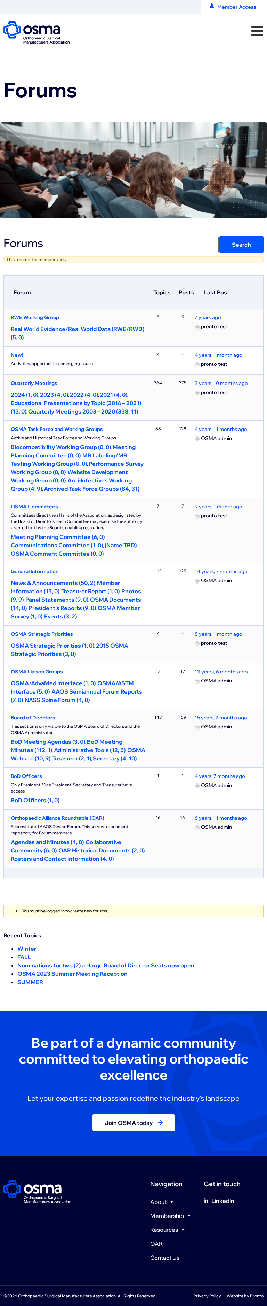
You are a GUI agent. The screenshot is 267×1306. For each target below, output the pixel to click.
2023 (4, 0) (54, 394)
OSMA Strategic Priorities (42, 634)
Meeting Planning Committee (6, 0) (58, 536)
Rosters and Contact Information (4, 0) (62, 858)
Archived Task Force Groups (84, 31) (91, 488)
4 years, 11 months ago (221, 429)
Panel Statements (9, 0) (56, 599)
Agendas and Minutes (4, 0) (47, 842)
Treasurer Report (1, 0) (90, 591)
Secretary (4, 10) (115, 758)
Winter (26, 948)
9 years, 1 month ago (218, 506)
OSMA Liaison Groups (37, 672)
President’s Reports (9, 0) (62, 607)
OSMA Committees (34, 506)
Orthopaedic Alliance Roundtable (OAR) (57, 818)
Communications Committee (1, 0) (57, 545)
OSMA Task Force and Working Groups (57, 429)
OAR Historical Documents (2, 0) (101, 850)
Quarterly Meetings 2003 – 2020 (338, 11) (83, 411)
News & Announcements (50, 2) (53, 582)
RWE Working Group (35, 317)
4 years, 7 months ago (220, 776)
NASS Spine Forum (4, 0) (57, 699)
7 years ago (208, 317)
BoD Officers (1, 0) (35, 800)
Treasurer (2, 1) (71, 758)
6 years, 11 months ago (221, 818)
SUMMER (30, 982)
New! (17, 355)
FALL (24, 956)
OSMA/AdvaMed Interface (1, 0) (53, 683)
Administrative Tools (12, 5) (90, 750)
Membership (167, 1215)
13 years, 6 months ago (221, 672)
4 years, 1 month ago (218, 355)
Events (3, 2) (60, 616)
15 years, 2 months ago (221, 717)
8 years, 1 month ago (218, 634)
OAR (156, 1243)
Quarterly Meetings (34, 383)
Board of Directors (33, 717)
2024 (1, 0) (24, 394)
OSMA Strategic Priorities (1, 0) (52, 645)
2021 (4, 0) (113, 394)
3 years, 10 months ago (221, 383)
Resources (164, 1229)
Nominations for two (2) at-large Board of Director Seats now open (105, 965)
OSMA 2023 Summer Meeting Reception (72, 973)
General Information (34, 571)
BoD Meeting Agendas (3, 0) (48, 741)
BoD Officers (26, 776)
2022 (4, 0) (84, 394)
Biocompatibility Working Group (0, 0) (61, 446)
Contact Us (164, 1257)
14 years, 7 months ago (221, 571)
